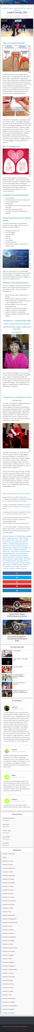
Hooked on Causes (7, 8)
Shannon (15, 707)
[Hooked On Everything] (17, 1)
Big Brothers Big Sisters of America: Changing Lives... (20, 691)
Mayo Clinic (6, 551)
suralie (23, 563)
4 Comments (17, 16)
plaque (27, 557)
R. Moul (29, 1026)
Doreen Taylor (7, 830)
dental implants (24, 538)
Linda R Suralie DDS (13, 547)
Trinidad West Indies (9, 566)
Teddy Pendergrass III (9, 818)
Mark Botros (6, 824)
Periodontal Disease (9, 553)
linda (4, 547)
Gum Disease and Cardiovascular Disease (15, 542)
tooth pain (27, 564)
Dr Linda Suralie (17, 540)
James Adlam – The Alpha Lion (20, 659)
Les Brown (6, 843)
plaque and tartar (8, 559)
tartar (8, 564)
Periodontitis (19, 557)
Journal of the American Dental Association (15, 545)
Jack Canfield (17, 651)
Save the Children (18, 667)
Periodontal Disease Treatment (19, 555)
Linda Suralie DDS (25, 547)
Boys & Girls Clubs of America (18, 683)
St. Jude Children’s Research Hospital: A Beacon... (19, 676)
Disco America (7, 540)
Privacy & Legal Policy (20, 1029)
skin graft (20, 561)
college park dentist (12, 538)
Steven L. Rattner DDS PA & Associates (17, 324)
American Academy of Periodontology (14, 536)
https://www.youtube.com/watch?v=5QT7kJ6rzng (16, 493)
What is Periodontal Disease (19, 568)
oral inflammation (25, 551)
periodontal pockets (9, 557)
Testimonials (11, 1029)
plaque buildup (19, 559)
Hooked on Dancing (19, 8)
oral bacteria (14, 551)
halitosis (5, 544)
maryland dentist (8, 549)
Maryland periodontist (20, 549)
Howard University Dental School (19, 544)
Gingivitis (26, 540)
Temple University (17, 564)
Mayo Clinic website (21, 501)
